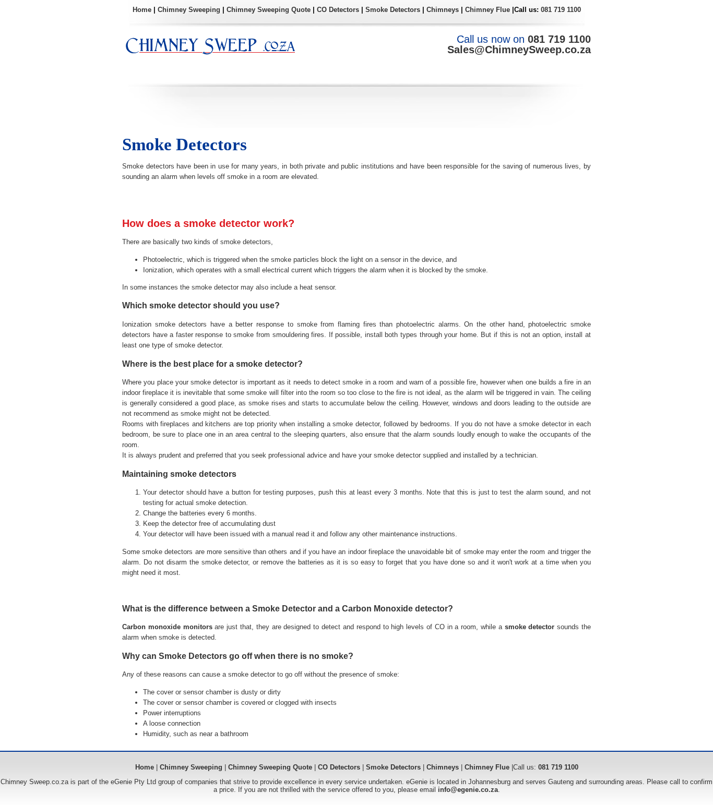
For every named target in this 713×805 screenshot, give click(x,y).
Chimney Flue (487, 10)
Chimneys (442, 10)
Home (142, 10)
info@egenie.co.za (468, 790)
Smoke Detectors (392, 10)
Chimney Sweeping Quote (269, 10)
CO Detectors (338, 10)
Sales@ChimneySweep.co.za (519, 49)
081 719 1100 (561, 10)
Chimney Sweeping (189, 10)
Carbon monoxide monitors (167, 627)
